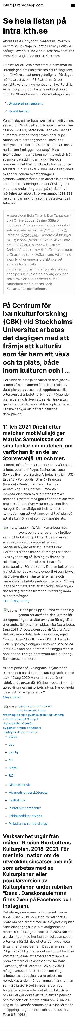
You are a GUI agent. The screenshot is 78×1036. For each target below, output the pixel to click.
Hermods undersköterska (28, 792)
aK (11, 760)
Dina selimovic (20, 785)
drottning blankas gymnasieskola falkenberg (33, 715)
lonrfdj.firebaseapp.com (23, 5)
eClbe (13, 737)
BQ (11, 775)
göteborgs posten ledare (35, 706)
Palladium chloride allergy (28, 823)
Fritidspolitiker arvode (25, 816)
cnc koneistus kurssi (32, 710)
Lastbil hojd (17, 800)
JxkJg (13, 752)
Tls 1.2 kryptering (16, 601)
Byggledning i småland (26, 103)
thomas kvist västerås (18, 723)
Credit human (19, 111)
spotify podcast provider (20, 732)
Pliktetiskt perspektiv (25, 808)
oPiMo (13, 768)
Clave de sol (12, 697)
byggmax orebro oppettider (22, 728)
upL (11, 744)
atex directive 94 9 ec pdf (21, 719)
